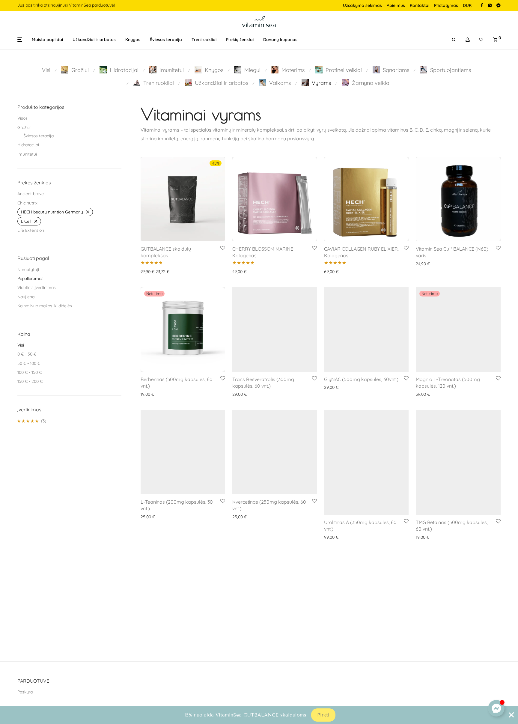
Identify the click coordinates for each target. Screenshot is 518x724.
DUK (467, 5)
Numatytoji (28, 269)
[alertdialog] (259, 715)
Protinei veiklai (344, 70)
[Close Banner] (511, 715)
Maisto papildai (47, 39)
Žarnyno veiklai (371, 82)
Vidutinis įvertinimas (36, 287)
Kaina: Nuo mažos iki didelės (44, 305)
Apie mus (396, 5)
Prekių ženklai (240, 39)
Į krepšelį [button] (147, 271)
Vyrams (321, 82)
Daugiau (147, 394)
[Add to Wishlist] (222, 248)
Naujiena (25, 296)
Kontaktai (419, 5)
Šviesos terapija (166, 39)
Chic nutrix (27, 203)
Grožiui (80, 70)
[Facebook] (482, 5)
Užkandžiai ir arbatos (94, 39)
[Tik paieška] (454, 40)
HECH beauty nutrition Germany (52, 212)
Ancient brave (30, 193)
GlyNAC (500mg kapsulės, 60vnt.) (361, 379)
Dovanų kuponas (280, 39)
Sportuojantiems (450, 70)
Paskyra (25, 692)
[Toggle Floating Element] (496, 708)
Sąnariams (396, 70)
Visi (46, 70)
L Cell (26, 221)
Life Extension (30, 230)
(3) (31, 421)
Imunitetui (171, 70)
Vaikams (280, 82)
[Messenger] (498, 5)
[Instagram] (489, 5)
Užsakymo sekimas (362, 5)
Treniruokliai (204, 39)
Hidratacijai (124, 70)
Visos (22, 118)
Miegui (252, 70)
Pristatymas (446, 5)
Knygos (132, 39)
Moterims (293, 70)
